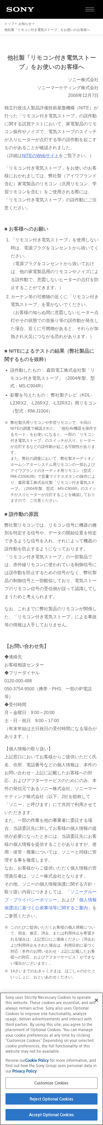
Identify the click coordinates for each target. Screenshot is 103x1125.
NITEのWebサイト (40, 155)
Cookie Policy (37, 1060)
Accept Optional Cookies (51, 1114)
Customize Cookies (51, 1083)
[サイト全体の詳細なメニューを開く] (89, 9)
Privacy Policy (24, 1071)
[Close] (96, 1000)
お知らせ (25, 24)
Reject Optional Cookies (51, 1099)
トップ (9, 24)
